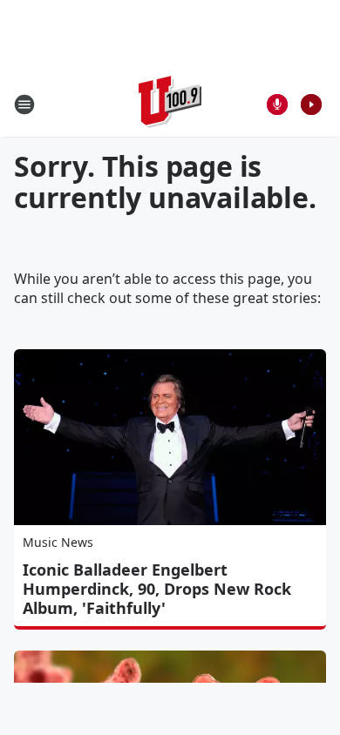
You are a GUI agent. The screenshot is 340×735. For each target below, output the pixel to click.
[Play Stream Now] (311, 104)
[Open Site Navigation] (24, 104)
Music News (58, 542)
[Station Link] (170, 104)
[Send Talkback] (277, 104)
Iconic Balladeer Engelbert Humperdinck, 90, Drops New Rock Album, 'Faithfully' (157, 588)
